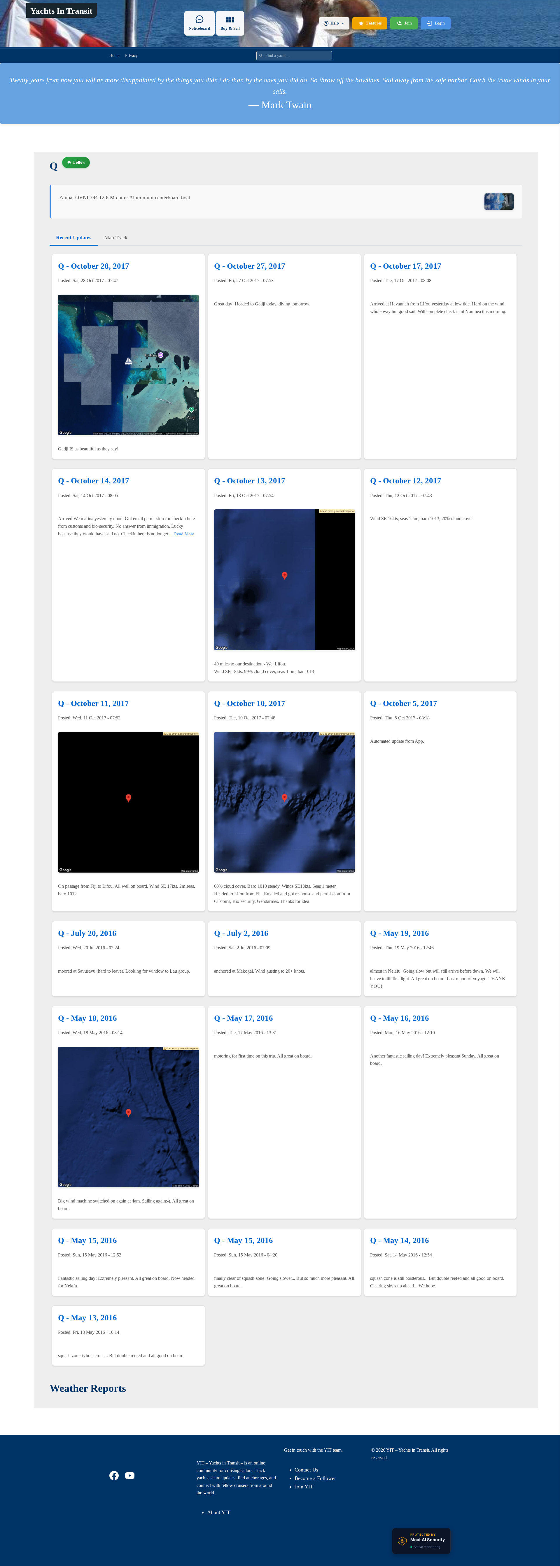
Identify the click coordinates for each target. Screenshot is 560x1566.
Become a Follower (315, 1478)
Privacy (131, 55)
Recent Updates (73, 237)
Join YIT (304, 1487)
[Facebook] (114, 1475)
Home (114, 55)
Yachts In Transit (61, 10)
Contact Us (306, 1470)
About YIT (218, 1512)
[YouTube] (130, 1475)
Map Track (115, 237)
